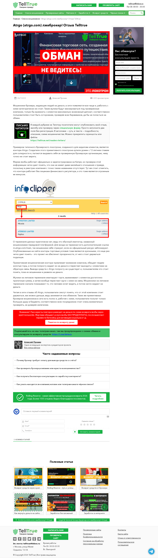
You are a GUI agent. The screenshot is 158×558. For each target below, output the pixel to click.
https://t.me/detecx (62, 334)
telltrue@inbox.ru (135, 3)
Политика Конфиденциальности (93, 535)
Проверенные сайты (55, 13)
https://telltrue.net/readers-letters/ (48, 140)
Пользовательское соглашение (126, 543)
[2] (84, 424)
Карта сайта (123, 534)
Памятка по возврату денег (61, 322)
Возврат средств (100, 13)
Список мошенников (34, 13)
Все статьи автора (32, 347)
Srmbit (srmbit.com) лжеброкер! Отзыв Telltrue (35, 520)
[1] (81, 424)
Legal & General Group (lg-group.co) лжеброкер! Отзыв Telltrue (83, 520)
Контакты (122, 530)
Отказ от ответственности (129, 538)
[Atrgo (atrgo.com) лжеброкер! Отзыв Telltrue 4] (61, 208)
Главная (19, 13)
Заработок (83, 13)
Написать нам (84, 5)
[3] (87, 424)
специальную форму (70, 128)
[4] (91, 424)
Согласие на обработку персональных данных (93, 542)
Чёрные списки (116, 13)
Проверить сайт (111, 5)
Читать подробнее (98, 397)
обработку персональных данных (126, 85)
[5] (94, 424)
